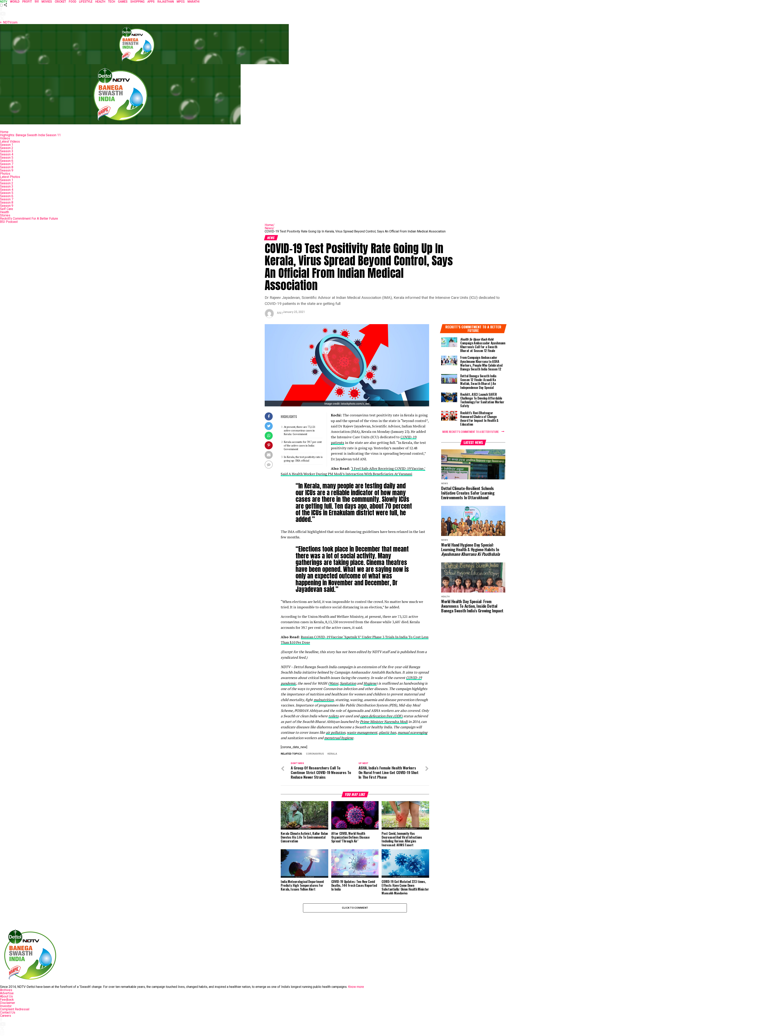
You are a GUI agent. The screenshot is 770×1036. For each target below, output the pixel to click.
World (14, 1)
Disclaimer (7, 1003)
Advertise (7, 993)
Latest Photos (10, 177)
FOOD (72, 1)
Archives (6, 990)
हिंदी (37, 1)
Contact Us (7, 1012)
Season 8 (6, 167)
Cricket (60, 1)
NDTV (3, 1)
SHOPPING (137, 1)
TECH (111, 1)
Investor (6, 1006)
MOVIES (47, 1)
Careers (5, 1016)
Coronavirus (315, 754)
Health (4, 212)
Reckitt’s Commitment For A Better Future (29, 218)
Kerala (332, 754)
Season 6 (6, 161)
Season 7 (6, 164)
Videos (5, 138)
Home (4, 132)
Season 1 (6, 145)
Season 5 (6, 157)
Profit (27, 1)
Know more (356, 987)
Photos (5, 174)
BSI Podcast (9, 222)
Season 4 (6, 154)
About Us (6, 996)
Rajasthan (165, 1)
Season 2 (6, 148)
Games (123, 1)
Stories (5, 215)
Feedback (7, 1000)
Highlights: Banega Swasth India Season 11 (30, 135)
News (269, 228)
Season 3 (6, 151)
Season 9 (6, 170)
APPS (151, 1)
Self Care (6, 209)
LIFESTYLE (85, 1)
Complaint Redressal (14, 1009)
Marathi (193, 1)
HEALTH (100, 1)
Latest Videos (10, 141)
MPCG (181, 1)
